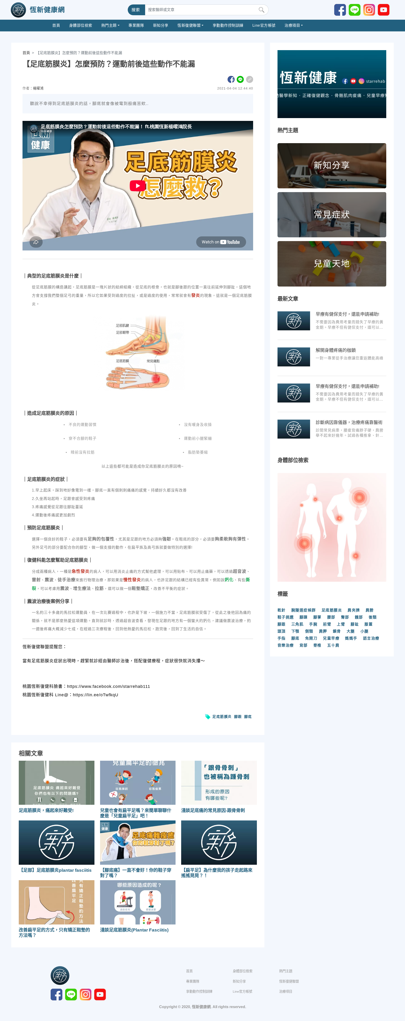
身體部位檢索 (80, 25)
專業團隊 (136, 25)
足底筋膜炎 (222, 717)
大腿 (351, 631)
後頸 (373, 617)
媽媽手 (351, 638)
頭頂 (282, 631)
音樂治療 (286, 645)
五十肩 (333, 645)
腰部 (331, 617)
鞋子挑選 (286, 617)
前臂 (327, 624)
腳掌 (317, 617)
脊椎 (317, 645)
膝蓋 (368, 624)
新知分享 (161, 25)
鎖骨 (337, 631)
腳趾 (355, 624)
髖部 (359, 617)
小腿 (364, 631)
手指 (282, 638)
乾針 (282, 610)
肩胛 (323, 631)
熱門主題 (109, 25)
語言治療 (371, 638)
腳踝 (304, 617)
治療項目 (292, 25)
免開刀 (311, 638)
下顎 (295, 631)
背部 (304, 645)
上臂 (341, 624)
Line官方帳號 (264, 25)
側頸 (309, 631)
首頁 (56, 25)
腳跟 (238, 717)
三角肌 (297, 624)
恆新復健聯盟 (189, 25)
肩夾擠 (354, 610)
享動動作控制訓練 (228, 25)
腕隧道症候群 (303, 610)
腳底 (248, 717)
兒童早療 (331, 638)
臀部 (345, 617)
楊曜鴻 (38, 88)
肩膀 (370, 610)
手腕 (313, 624)
